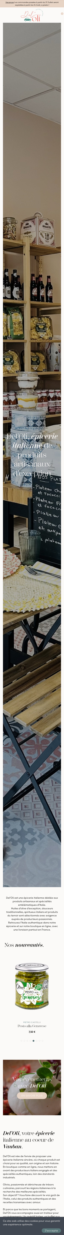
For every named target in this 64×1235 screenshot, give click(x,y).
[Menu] (2, 15)
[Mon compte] (57, 15)
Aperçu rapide (53, 958)
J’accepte (51, 1230)
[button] (21, 1041)
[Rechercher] (53, 15)
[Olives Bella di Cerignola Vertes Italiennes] (32, 987)
